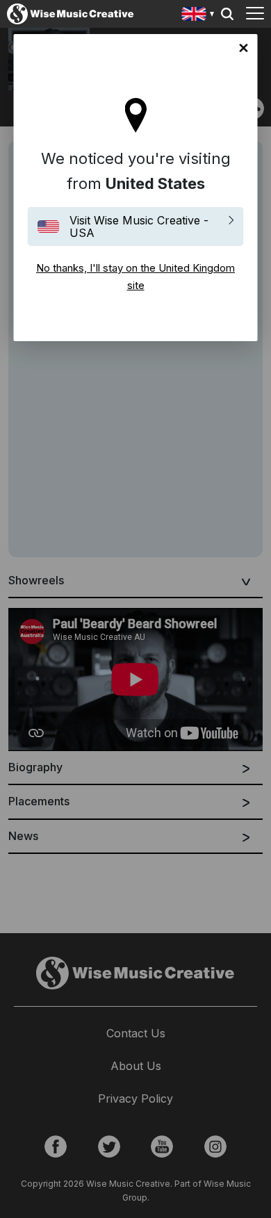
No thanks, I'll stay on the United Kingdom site (243, 48)
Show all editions (198, 15)
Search (227, 14)
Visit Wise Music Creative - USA (138, 226)
